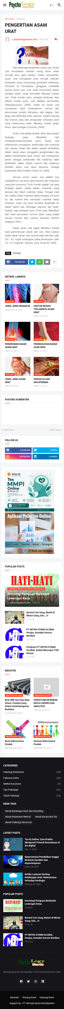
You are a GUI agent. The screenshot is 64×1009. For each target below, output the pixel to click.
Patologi (20, 19)
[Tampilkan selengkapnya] (54, 262)
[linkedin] (43, 981)
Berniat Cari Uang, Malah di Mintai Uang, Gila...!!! (40, 614)
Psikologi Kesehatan (32, 772)
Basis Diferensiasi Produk (14, 743)
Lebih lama (54, 430)
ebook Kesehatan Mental (18, 816)
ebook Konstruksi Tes (46, 816)
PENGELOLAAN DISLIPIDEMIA (42, 381)
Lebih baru (9, 430)
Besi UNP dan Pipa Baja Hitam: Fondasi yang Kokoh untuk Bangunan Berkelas (17, 705)
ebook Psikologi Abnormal (18, 822)
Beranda (9, 19)
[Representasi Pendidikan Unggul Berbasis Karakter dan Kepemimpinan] (13, 861)
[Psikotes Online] (29, 510)
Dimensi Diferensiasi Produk (44, 743)
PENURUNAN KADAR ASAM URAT (15, 345)
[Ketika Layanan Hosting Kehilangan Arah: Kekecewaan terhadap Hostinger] (13, 879)
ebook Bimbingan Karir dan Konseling (24, 811)
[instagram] (35, 981)
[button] (4, 5)
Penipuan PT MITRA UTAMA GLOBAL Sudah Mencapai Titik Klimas (42, 650)
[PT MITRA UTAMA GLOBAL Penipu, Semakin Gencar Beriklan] (14, 634)
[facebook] (21, 981)
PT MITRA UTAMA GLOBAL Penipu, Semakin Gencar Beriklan (40, 632)
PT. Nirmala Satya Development (38, 1003)
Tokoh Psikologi (32, 795)
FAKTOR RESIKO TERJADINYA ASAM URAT (44, 309)
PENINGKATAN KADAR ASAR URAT (45, 345)
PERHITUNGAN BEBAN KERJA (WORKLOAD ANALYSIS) (45, 703)
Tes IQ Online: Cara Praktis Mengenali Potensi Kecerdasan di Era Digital (42, 842)
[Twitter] (32, 262)
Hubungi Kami (47, 997)
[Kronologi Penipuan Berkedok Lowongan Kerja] (13, 905)
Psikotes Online (32, 778)
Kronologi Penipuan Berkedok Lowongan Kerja (40, 902)
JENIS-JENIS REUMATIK (17, 306)
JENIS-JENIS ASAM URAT (15, 381)
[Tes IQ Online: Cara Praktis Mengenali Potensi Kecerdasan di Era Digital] (13, 844)
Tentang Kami (29, 997)
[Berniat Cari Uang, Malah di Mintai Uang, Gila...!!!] (14, 617)
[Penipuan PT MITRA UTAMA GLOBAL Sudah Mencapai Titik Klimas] (14, 651)
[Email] (47, 262)
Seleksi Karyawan (32, 783)
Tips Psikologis (32, 789)
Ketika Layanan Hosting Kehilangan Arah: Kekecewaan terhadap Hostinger (41, 877)
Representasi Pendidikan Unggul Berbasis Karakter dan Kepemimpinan (42, 860)
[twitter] (28, 981)
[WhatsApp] (39, 262)
